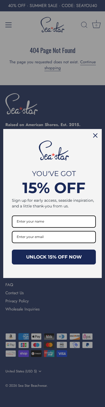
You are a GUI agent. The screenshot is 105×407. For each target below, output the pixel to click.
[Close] (95, 135)
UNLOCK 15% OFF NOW (54, 257)
